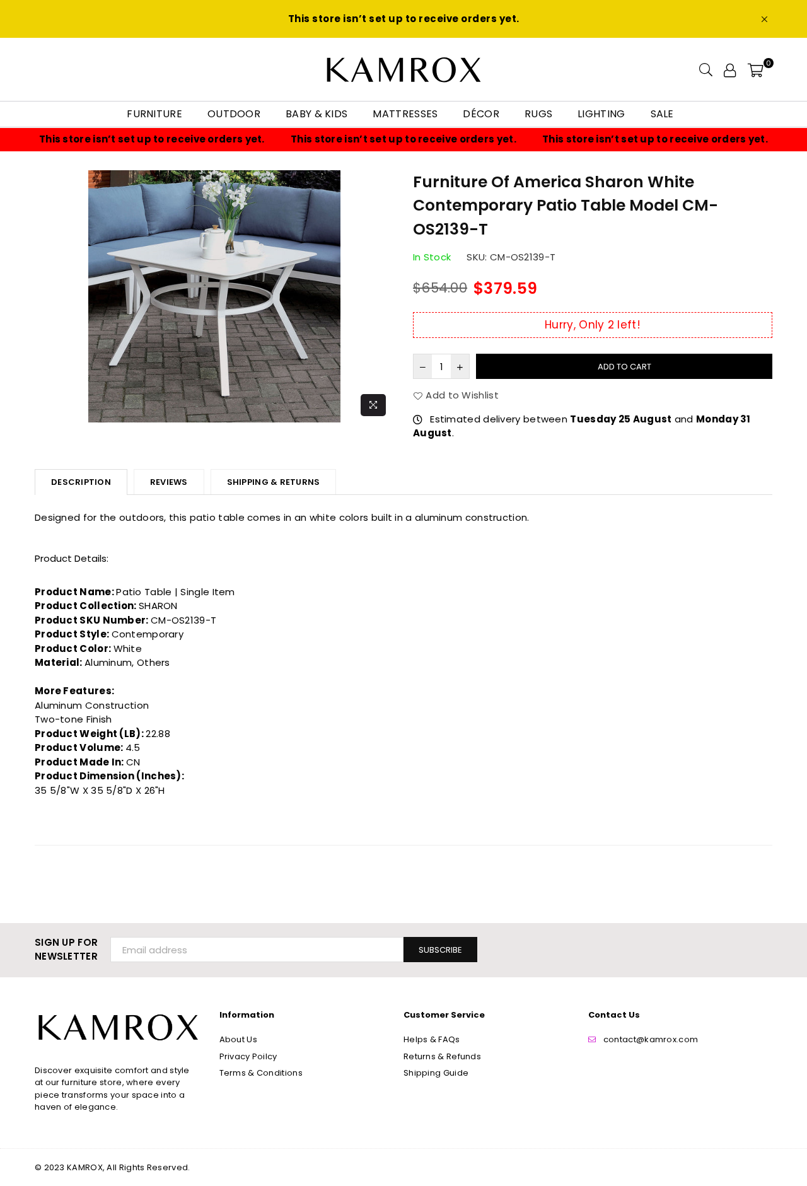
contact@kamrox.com (650, 1039)
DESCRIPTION (81, 482)
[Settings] (729, 69)
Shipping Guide (436, 1073)
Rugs (538, 114)
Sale (662, 114)
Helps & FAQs (432, 1039)
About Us (238, 1039)
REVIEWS (169, 482)
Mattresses (405, 114)
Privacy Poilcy (248, 1056)
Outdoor (233, 114)
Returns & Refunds (442, 1056)
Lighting (601, 114)
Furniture (154, 114)
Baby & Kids (316, 114)
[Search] (706, 69)
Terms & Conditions (261, 1073)
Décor (481, 114)
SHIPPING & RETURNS (273, 482)
